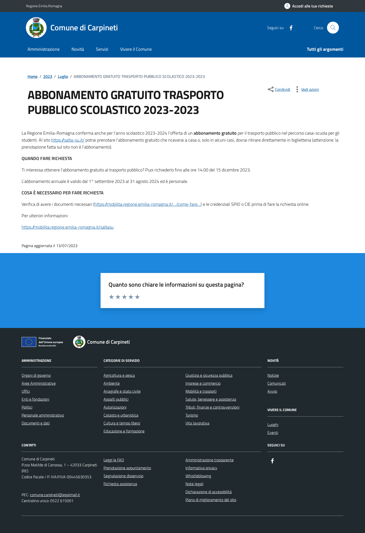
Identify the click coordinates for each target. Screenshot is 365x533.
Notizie (273, 375)
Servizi (102, 49)
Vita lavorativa (197, 423)
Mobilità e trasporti (201, 391)
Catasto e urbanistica (121, 415)
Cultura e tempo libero (122, 423)
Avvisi (272, 391)
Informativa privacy (201, 468)
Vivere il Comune (136, 49)
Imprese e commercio (202, 383)
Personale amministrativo (43, 415)
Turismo (191, 415)
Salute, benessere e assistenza (210, 399)
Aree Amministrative (39, 383)
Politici (27, 407)
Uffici (26, 391)
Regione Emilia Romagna (44, 5)
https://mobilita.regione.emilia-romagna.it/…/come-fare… (147, 204)
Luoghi (272, 424)
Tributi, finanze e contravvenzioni (212, 407)
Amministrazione (44, 49)
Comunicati (276, 383)
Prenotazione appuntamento (127, 468)
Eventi (272, 432)
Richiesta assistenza (120, 484)
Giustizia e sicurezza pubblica (208, 375)
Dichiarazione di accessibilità (208, 492)
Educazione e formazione (124, 431)
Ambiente (112, 383)
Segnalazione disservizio (123, 476)
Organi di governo (36, 375)
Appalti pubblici (116, 399)
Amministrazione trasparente (209, 460)
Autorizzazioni (115, 407)
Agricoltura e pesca (119, 375)
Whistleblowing (198, 476)
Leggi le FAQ (114, 460)
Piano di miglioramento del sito (210, 500)
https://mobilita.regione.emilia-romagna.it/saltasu (67, 227)
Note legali (194, 484)
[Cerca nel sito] (333, 28)
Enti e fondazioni (35, 399)
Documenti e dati (36, 423)
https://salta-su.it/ (67, 140)
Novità (78, 49)
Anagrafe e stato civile (122, 391)
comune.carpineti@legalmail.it (55, 495)
